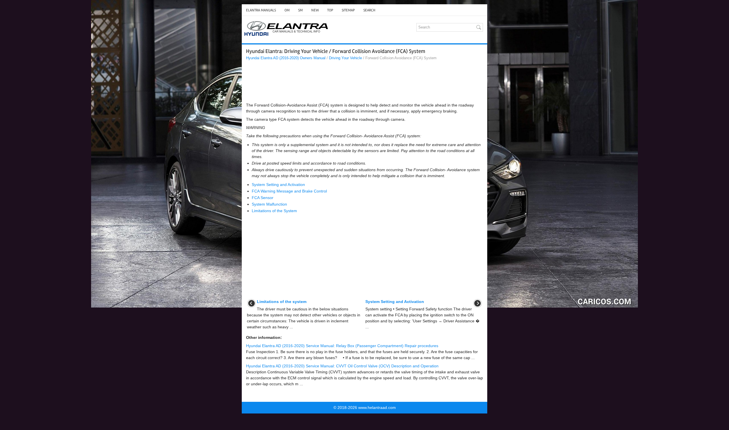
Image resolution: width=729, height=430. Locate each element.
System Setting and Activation (278, 184)
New (315, 10)
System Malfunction (269, 204)
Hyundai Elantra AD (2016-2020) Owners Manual (285, 58)
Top (330, 10)
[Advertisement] (364, 83)
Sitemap (348, 10)
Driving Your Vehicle (345, 58)
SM (300, 10)
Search (369, 10)
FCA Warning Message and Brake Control (289, 191)
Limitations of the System (274, 210)
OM (287, 10)
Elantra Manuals (261, 10)
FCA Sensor (262, 197)
